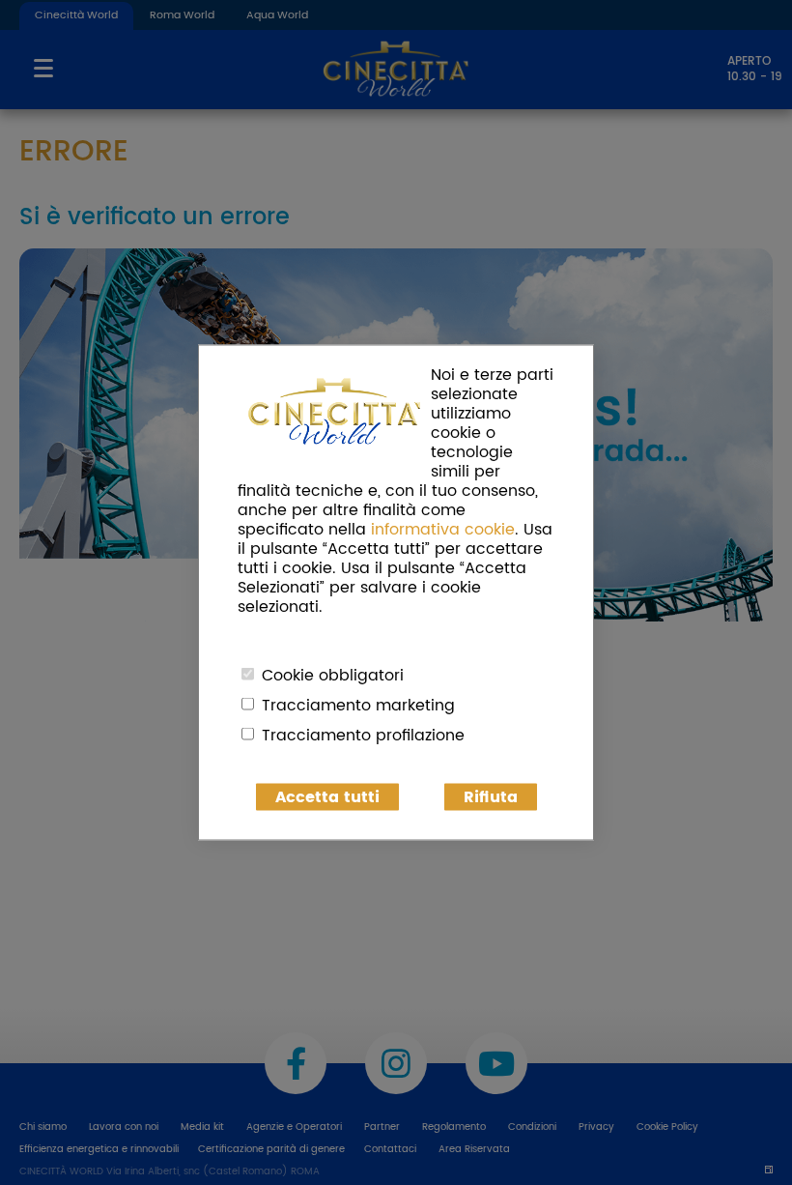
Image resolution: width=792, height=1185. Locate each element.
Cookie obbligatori (333, 675)
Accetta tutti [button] (327, 797)
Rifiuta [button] (491, 797)
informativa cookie (443, 529)
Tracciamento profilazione (363, 735)
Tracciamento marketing (358, 705)
